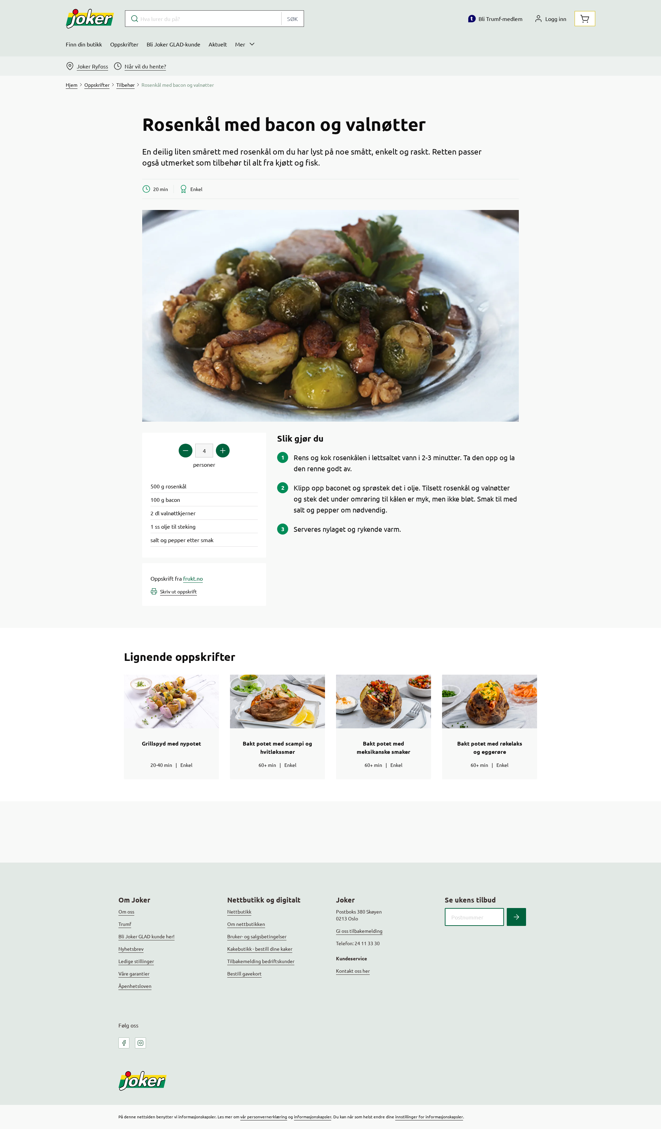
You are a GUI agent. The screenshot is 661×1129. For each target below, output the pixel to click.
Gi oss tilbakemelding (359, 931)
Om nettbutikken (246, 924)
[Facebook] (123, 1042)
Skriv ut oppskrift (178, 591)
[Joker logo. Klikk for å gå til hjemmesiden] (90, 18)
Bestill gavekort (244, 973)
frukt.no (193, 578)
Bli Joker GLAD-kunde (173, 44)
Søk (292, 18)
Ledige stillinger (136, 961)
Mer (240, 44)
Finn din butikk (84, 44)
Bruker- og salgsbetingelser (256, 936)
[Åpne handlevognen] (585, 18)
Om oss (126, 911)
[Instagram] (140, 1042)
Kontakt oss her (353, 971)
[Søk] (516, 917)
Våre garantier (133, 973)
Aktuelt (218, 44)
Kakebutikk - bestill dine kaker (259, 949)
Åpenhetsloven (134, 986)
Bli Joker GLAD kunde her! (146, 936)
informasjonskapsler (312, 1116)
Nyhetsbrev (131, 949)
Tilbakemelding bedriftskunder (260, 961)
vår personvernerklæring (263, 1116)
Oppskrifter (124, 44)
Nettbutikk (239, 911)
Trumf (124, 924)
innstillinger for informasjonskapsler (429, 1116)
